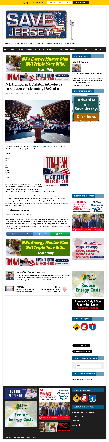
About (20, 49)
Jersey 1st (75, 421)
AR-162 (35, 198)
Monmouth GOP (77, 425)
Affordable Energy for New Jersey (83, 412)
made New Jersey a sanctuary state (41, 146)
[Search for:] (88, 366)
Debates (86, 49)
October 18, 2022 (13, 93)
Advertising (97, 49)
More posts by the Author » (82, 85)
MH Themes (32, 437)
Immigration (38, 93)
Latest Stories (9, 49)
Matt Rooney (26, 93)
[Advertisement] (27, 166)
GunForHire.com (78, 416)
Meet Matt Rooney (33, 49)
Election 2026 (48, 49)
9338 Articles (40, 272)
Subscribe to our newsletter (82, 379)
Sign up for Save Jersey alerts (33, 2)
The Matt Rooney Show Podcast (68, 49)
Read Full (88, 83)
